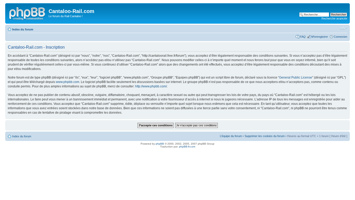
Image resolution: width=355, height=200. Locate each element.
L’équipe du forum (231, 136)
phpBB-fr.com (187, 146)
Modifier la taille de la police (343, 28)
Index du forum (22, 29)
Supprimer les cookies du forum (265, 136)
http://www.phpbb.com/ (151, 86)
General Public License (295, 77)
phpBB (160, 143)
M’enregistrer (319, 36)
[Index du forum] (27, 12)
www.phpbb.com (67, 82)
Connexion (340, 36)
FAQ (303, 36)
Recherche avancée (334, 18)
